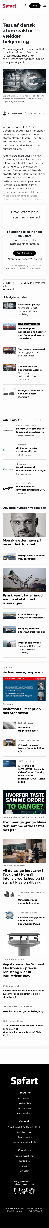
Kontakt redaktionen (24, 1156)
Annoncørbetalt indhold (24, 1142)
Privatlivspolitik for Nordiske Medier (24, 1127)
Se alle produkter (24, 1113)
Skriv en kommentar (35, 283)
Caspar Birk (16, 113)
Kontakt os (24, 1161)
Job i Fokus (11, 420)
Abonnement (24, 1098)
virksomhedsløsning (32, 268)
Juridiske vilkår (24, 1132)
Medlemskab (25, 1103)
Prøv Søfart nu (24, 253)
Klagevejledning (24, 1137)
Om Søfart (24, 1171)
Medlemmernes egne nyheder (22, 672)
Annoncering (24, 1108)
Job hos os (24, 1166)
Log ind (37, 259)
